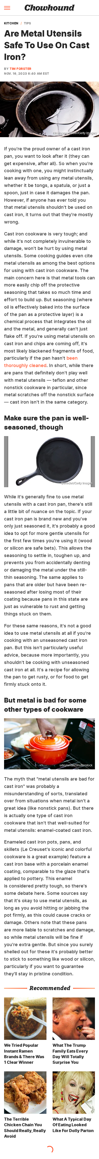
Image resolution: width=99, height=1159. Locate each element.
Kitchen (11, 23)
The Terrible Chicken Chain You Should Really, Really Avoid (25, 1128)
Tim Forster (20, 69)
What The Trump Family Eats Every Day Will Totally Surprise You (70, 1054)
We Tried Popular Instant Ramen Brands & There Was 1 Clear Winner (24, 1054)
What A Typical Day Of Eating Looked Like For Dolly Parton (73, 1125)
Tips (27, 23)
